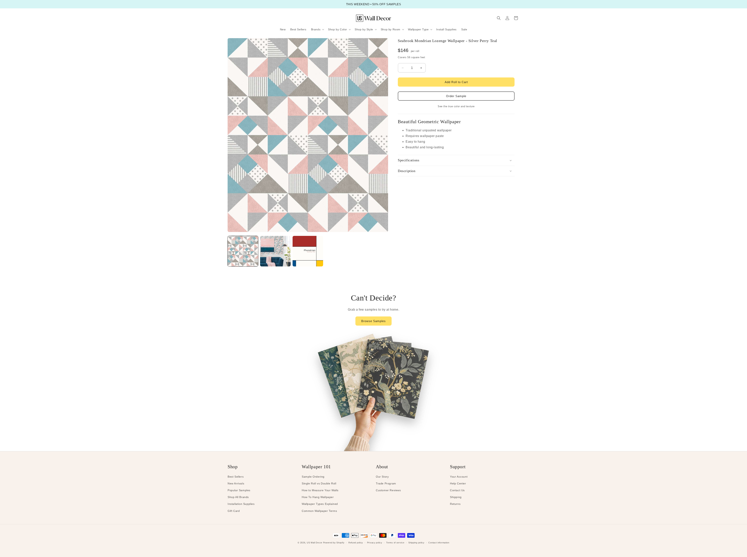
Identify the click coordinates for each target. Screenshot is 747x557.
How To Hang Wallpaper (318, 497)
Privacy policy (374, 542)
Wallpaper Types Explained (320, 503)
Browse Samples (373, 321)
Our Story (382, 476)
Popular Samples (239, 490)
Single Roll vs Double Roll (319, 483)
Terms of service (395, 542)
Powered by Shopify (334, 542)
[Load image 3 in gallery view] (308, 251)
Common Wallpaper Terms (319, 510)
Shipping (456, 497)
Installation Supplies (241, 503)
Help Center (458, 483)
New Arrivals (236, 483)
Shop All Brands (238, 497)
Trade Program (386, 483)
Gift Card (234, 510)
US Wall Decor (314, 542)
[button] (317, 29)
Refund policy (355, 542)
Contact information (438, 542)
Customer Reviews (388, 490)
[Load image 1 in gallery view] (243, 251)
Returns (455, 503)
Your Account (458, 476)
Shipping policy (416, 542)
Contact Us (457, 490)
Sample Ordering (313, 476)
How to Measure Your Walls (320, 490)
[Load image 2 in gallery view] (275, 251)
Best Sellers (236, 476)
